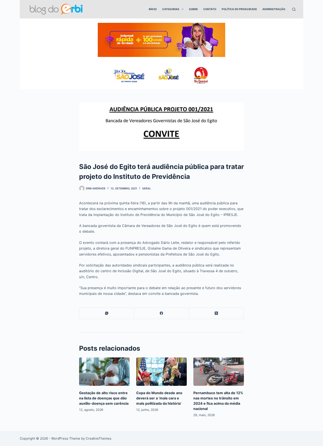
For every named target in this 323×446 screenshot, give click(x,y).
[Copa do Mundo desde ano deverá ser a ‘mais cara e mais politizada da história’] (161, 371)
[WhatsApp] (106, 313)
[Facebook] (161, 313)
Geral (146, 188)
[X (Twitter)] (216, 313)
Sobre (193, 9)
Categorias (170, 9)
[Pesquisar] (294, 9)
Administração (273, 9)
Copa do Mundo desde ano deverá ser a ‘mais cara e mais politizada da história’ (159, 398)
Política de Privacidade (239, 9)
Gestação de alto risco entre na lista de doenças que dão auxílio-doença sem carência (104, 398)
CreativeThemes (98, 438)
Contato (209, 9)
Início (153, 9)
